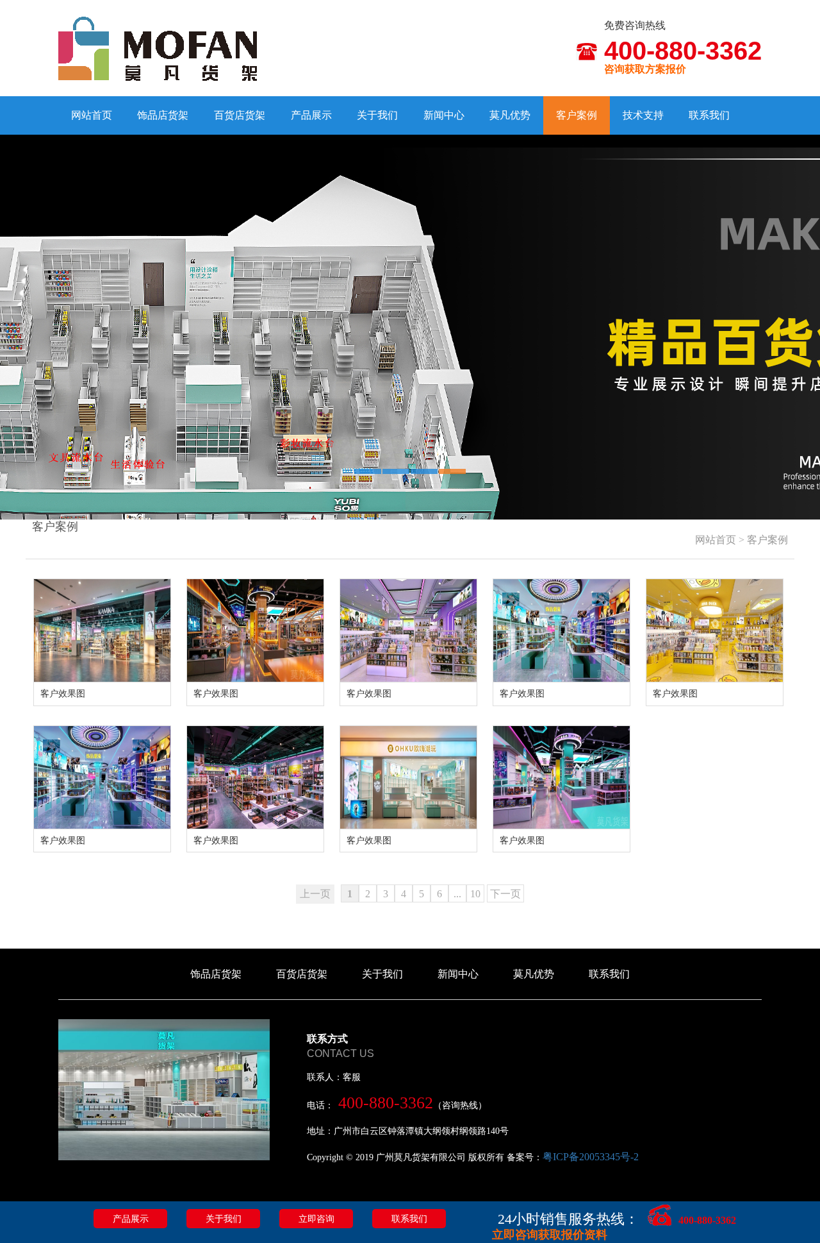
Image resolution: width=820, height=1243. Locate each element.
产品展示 (311, 115)
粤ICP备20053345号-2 (591, 1156)
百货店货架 (239, 115)
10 (475, 893)
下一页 (505, 893)
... (457, 893)
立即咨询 (316, 1219)
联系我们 (709, 115)
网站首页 (91, 115)
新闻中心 (443, 115)
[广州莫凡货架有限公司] (157, 47)
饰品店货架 (162, 115)
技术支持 (643, 115)
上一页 (315, 893)
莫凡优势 (509, 115)
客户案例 (576, 115)
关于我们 (377, 115)
